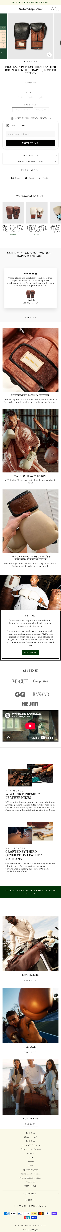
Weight (30, 92)
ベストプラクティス (30, 1145)
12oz (20, 97)
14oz (30, 97)
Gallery (30, 1153)
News (30, 1165)
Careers (30, 1162)
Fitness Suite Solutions (30, 1178)
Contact (30, 1124)
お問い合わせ (30, 1186)
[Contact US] (30, 1087)
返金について (30, 1137)
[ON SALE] (30, 1015)
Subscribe (30, 1194)
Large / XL (41, 110)
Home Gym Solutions (30, 1174)
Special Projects (30, 1170)
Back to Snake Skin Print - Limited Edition (32, 892)
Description (30, 156)
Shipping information (30, 161)
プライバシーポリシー (30, 1149)
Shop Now (30, 980)
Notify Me (19, 126)
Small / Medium (22, 110)
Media (30, 1157)
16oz (40, 97)
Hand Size (30, 105)
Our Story (30, 653)
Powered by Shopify (30, 1230)
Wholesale (30, 1182)
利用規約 (30, 1133)
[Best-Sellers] (30, 943)
